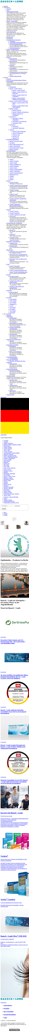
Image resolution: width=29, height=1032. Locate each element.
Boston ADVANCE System (16, 147)
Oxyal (11, 306)
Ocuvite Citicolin (14, 211)
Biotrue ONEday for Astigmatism (17, 114)
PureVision (12, 124)
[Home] (12, 3)
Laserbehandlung (14, 358)
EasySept (12, 142)
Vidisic (12, 177)
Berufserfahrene (13, 58)
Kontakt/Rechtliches (10, 1014)
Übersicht (9, 9)
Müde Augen (13, 390)
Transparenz (12, 41)
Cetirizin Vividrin (14, 182)
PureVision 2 (13, 116)
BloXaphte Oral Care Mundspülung (18, 254)
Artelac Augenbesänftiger (16, 169)
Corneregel (12, 234)
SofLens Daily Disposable (19, 131)
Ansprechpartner (10, 394)
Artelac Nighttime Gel (15, 164)
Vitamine (9, 209)
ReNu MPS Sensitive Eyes (17, 144)
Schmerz (9, 274)
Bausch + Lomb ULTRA (16, 88)
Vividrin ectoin (14, 194)
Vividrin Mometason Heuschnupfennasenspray (16, 205)
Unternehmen (8, 1005)
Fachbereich (3, 397)
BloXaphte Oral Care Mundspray (18, 251)
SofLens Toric (16, 134)
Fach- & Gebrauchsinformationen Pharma (16, 80)
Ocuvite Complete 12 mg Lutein (17, 214)
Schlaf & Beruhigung (15, 370)
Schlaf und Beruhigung (12, 369)
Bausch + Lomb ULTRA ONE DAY (19, 101)
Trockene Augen (13, 380)
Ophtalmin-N (13, 304)
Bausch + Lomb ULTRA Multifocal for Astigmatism (18, 98)
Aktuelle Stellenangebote (15, 76)
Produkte (6, 1008)
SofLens (12, 129)
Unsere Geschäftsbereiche (13, 49)
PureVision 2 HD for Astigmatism (17, 119)
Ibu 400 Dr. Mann (14, 276)
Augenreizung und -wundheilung (14, 223)
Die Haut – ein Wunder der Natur (17, 361)
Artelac (12, 159)
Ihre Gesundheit (8, 1011)
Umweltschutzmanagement (16, 44)
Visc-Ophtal (13, 311)
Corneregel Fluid (14, 237)
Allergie (8, 180)
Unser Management (11, 31)
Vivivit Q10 (13, 216)
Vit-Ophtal (12, 312)
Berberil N (12, 230)
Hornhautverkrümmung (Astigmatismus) (15, 328)
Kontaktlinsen (10, 81)
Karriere (8, 57)
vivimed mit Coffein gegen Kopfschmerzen (16, 281)
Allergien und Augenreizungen (14, 339)
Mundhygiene (10, 250)
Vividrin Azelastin (14, 190)
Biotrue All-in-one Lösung (16, 141)
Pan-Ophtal (13, 307)
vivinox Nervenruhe (15, 266)
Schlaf (8, 264)
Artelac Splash (13, 167)
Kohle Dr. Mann (14, 292)
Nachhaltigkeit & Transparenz (14, 40)
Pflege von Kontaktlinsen (15, 351)
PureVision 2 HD (16, 123)
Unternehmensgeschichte (12, 11)
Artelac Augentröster (15, 171)
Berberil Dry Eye (14, 174)
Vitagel (12, 179)
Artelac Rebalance (14, 166)
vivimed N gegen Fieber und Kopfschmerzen (17, 287)
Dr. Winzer (9, 297)
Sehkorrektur (10, 316)
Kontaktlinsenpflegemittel (13, 139)
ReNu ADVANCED (15, 146)
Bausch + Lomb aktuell (12, 21)
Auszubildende (13, 68)
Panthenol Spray (13, 246)
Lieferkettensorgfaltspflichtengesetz (18, 42)
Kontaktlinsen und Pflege (12, 345)
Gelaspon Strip (13, 243)
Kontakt (5, 515)
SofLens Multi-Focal (17, 133)
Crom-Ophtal (13, 299)
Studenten (12, 65)
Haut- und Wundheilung (12, 359)
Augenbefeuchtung (11, 150)
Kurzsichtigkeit (13, 318)
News (8, 10)
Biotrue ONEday (14, 108)
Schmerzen (9, 362)
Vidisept (12, 176)
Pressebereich (10, 37)
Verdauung (9, 290)
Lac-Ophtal (13, 302)
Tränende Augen (13, 385)
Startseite (6, 6)
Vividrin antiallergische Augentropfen (19, 185)
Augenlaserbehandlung (12, 357)
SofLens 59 (15, 138)
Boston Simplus (14, 149)
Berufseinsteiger (13, 61)
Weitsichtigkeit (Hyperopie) (16, 323)
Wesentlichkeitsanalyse (15, 48)
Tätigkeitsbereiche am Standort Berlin (18, 72)
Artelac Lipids (13, 162)
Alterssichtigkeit (13, 334)
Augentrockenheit (11, 375)
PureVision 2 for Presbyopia (19, 121)
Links (5, 1017)
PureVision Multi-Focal (18, 128)
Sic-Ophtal (12, 309)
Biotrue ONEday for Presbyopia (20, 112)
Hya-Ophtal (13, 301)
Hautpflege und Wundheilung (13, 241)
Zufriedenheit (13, 87)
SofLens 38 (15, 136)
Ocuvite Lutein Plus (15, 213)
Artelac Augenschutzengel (16, 172)
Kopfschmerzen (13, 363)
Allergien (12, 341)
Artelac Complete (14, 161)
